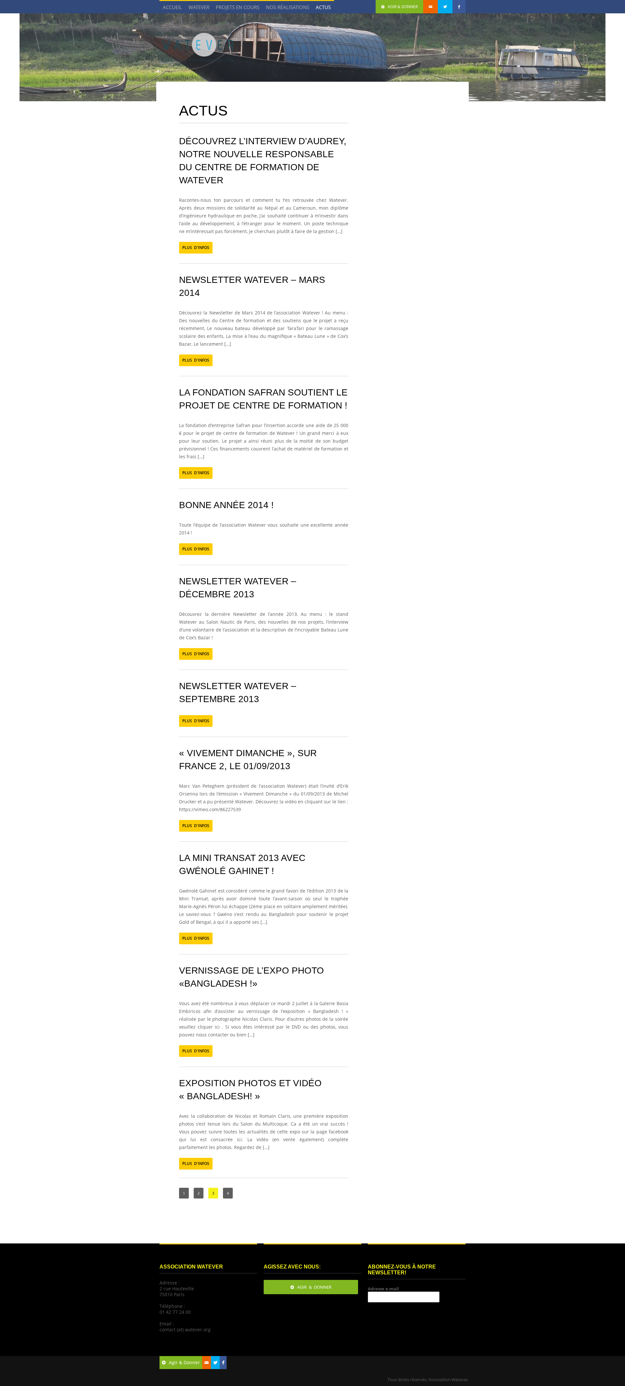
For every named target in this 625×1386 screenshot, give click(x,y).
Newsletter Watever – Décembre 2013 (237, 587)
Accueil (172, 7)
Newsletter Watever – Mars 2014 (252, 286)
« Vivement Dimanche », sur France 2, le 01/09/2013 (248, 759)
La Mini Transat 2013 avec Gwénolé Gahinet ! (242, 864)
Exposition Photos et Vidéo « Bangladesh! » (250, 1089)
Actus (323, 7)
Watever (198, 7)
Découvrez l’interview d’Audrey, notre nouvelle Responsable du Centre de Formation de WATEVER (262, 160)
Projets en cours (236, 8)
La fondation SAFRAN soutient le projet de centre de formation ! (263, 398)
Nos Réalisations (286, 8)
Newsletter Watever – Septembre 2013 (237, 692)
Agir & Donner (403, 6)
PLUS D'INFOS (195, 247)
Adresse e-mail (383, 1289)
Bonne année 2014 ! (226, 505)
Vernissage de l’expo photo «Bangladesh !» (251, 977)
